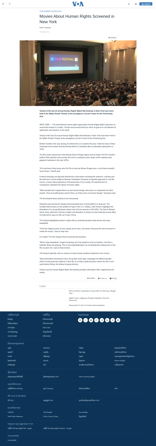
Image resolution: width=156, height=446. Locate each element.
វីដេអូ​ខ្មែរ (10, 319)
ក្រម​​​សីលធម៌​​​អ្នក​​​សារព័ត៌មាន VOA (89, 400)
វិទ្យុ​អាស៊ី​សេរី (82, 416)
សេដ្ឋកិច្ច (45, 352)
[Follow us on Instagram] (96, 320)
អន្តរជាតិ (10, 352)
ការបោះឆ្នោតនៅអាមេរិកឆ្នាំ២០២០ (124, 356)
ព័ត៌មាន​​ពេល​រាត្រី (48, 323)
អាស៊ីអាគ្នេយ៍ (11, 365)
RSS (116, 388)
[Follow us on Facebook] (80, 320)
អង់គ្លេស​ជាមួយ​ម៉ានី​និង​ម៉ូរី (15, 377)
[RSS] (107, 320)
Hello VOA (46, 328)
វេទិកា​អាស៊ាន (47, 336)
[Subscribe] (118, 320)
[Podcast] (112, 320)
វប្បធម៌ (81, 356)
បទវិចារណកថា (119, 365)
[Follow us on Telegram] (102, 320)
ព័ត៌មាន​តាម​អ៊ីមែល (84, 388)
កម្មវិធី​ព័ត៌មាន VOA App (15, 388)
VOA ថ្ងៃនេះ (11, 328)
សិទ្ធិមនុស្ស (46, 356)
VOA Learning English (87, 377)
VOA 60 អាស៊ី (12, 336)
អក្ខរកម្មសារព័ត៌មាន (120, 348)
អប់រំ (44, 365)
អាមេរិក (10, 356)
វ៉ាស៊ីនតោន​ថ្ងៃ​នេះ (13, 323)
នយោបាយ (46, 348)
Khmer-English (120, 360)
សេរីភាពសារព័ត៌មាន (120, 352)
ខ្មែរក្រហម (82, 360)
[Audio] (129, 4)
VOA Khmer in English (50, 11)
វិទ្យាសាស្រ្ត (82, 352)
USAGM (10, 412)
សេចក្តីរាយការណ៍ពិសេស (86, 365)
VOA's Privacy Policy (50, 416)
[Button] (112, 37)
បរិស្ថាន (81, 348)
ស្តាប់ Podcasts (48, 388)
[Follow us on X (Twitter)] (85, 320)
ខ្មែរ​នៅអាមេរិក (12, 360)
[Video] (136, 4)
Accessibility (83, 412)
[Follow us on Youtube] (91, 320)
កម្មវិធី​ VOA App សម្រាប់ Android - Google (57, 428)
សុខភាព (45, 360)
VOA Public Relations (15, 416)
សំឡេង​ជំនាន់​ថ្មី (47, 332)
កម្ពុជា (9, 348)
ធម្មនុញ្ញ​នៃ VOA (48, 400)
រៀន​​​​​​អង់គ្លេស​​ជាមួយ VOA (50, 377)
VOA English (47, 412)
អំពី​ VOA (10, 400)
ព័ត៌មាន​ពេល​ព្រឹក (48, 319)
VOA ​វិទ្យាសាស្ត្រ (13, 332)
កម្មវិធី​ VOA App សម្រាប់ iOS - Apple (20, 428)
